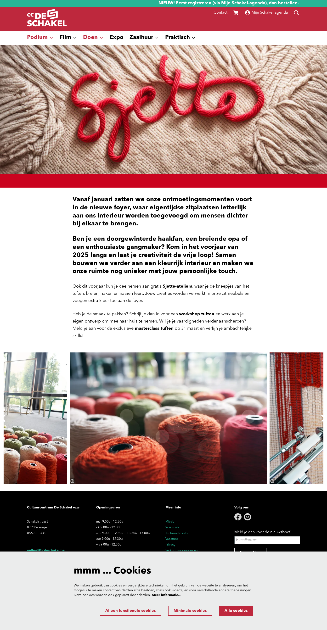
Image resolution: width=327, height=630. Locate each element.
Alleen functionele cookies (130, 611)
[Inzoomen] (72, 481)
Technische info (176, 533)
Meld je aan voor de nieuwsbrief (262, 532)
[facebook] (238, 516)
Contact (220, 13)
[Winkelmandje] (236, 12)
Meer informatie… (166, 595)
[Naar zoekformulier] (296, 12)
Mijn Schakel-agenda (270, 13)
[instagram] (247, 516)
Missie (169, 521)
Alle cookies (236, 611)
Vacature (171, 539)
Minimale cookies (190, 611)
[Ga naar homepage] (47, 18)
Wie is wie (172, 527)
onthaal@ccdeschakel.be (46, 550)
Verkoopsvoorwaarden (181, 550)
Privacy (170, 544)
